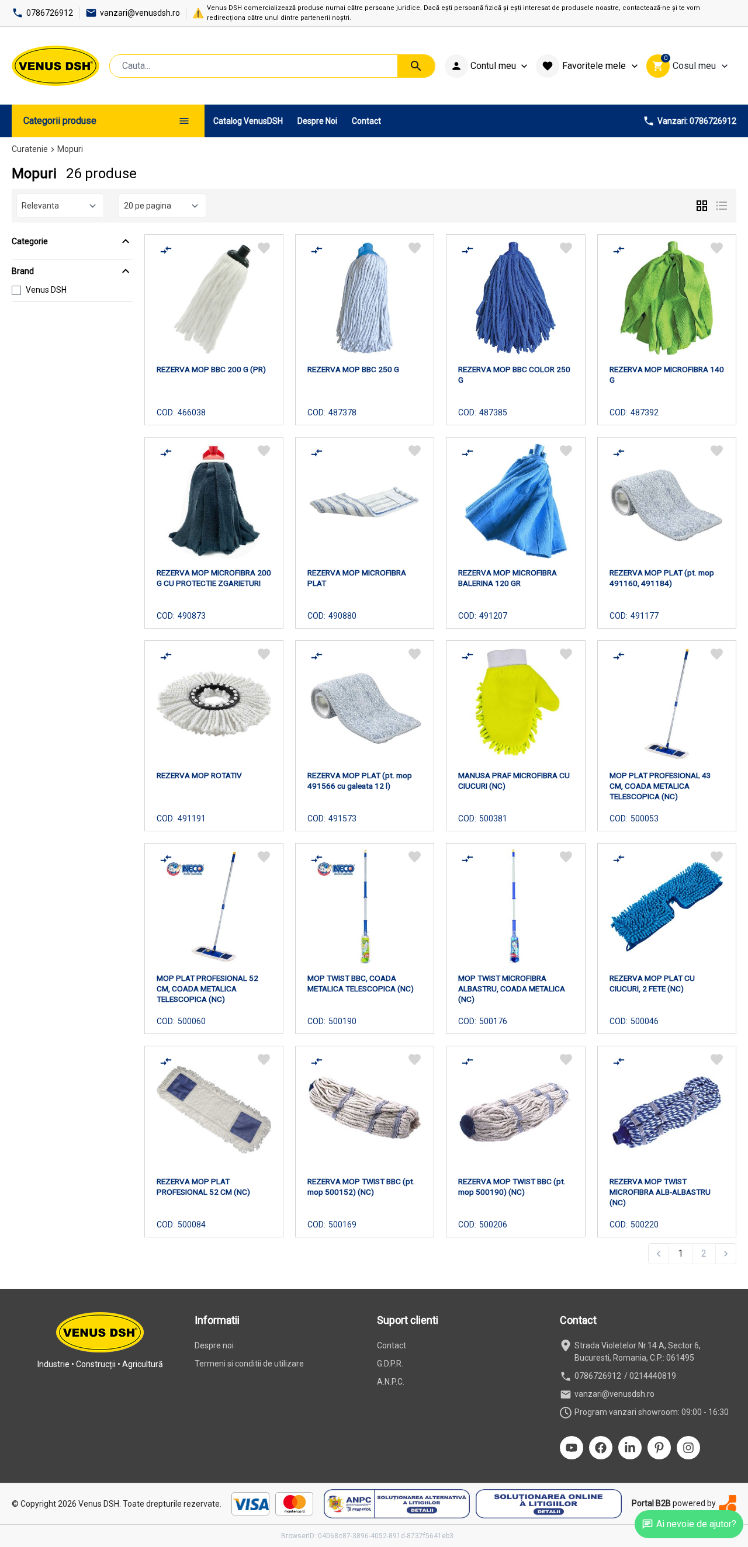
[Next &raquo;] (725, 1253)
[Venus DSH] (55, 66)
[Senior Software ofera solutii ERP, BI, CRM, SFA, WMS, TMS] (727, 1503)
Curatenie (30, 149)
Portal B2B (651, 1503)
